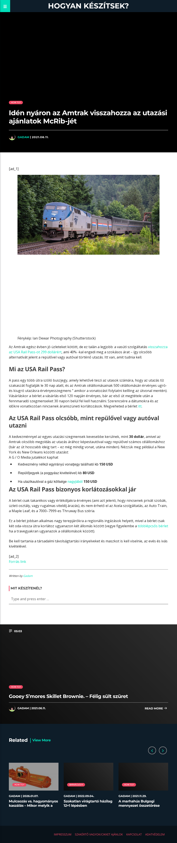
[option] (33, 787)
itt (140, 406)
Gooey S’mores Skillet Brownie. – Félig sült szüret (68, 696)
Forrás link (17, 561)
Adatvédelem (155, 834)
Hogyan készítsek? (88, 6)
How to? (16, 102)
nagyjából (75, 481)
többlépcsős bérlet (153, 526)
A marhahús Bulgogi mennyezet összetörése (139, 803)
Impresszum (62, 834)
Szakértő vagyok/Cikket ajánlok (99, 834)
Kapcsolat (134, 834)
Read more (154, 708)
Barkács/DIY (76, 784)
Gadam (23, 137)
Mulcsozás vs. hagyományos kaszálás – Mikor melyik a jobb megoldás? (33, 805)
